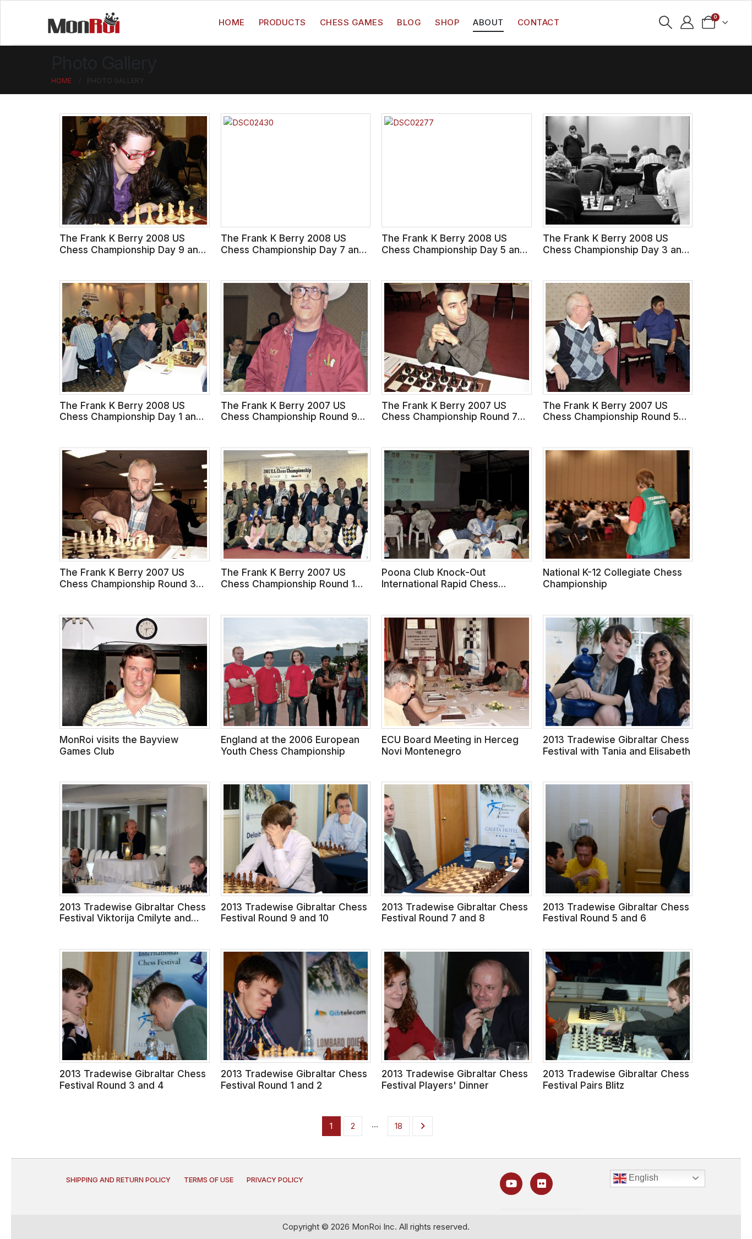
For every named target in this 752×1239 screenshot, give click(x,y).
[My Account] (687, 22)
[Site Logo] (83, 23)
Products (282, 22)
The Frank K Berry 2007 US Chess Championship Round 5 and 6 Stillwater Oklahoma (611, 417)
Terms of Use (208, 1180)
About (488, 22)
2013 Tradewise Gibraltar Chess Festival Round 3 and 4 (132, 1079)
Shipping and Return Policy (118, 1180)
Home (232, 22)
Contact (538, 22)
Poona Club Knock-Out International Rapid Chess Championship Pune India (440, 583)
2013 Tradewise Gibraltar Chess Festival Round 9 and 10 (294, 912)
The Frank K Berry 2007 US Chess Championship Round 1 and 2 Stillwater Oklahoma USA (291, 583)
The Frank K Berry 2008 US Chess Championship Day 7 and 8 (293, 249)
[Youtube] (511, 1183)
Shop (447, 22)
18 (398, 1126)
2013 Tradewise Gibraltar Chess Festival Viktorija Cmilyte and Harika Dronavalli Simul (132, 918)
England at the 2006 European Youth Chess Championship (290, 745)
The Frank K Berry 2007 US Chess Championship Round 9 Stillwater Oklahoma (289, 417)
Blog (409, 22)
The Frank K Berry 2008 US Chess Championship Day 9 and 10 (131, 249)
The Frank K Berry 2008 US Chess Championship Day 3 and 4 (615, 249)
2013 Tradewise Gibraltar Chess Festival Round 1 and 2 (294, 1079)
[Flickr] (541, 1183)
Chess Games (352, 22)
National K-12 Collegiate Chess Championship (612, 578)
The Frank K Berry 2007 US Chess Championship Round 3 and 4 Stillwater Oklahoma (127, 583)
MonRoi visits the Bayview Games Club (118, 745)
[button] (666, 22)
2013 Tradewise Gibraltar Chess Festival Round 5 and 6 (616, 912)
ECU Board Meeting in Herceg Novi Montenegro (450, 745)
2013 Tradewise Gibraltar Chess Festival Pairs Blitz (616, 1079)
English (642, 1177)
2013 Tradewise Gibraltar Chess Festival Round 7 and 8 (455, 912)
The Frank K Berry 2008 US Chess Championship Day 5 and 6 (454, 249)
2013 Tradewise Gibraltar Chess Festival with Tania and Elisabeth (616, 745)
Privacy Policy (275, 1180)
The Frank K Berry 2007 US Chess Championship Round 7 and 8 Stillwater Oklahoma (449, 417)
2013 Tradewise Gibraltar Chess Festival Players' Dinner (455, 1079)
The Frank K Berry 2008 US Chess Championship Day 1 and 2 (130, 417)
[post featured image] (134, 170)
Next (422, 1126)
